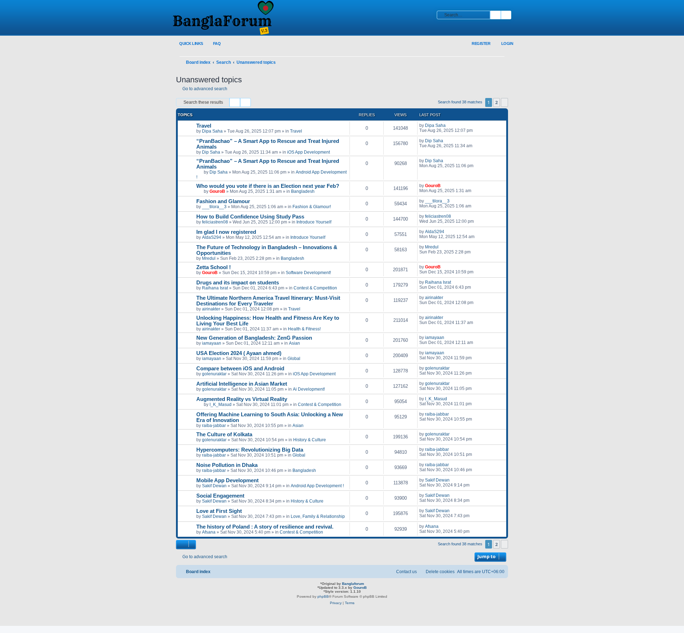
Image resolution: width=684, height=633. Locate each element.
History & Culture (309, 439)
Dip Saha (211, 152)
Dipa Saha (212, 131)
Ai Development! (309, 389)
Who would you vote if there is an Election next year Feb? (267, 186)
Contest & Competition (315, 287)
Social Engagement (220, 496)
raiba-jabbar (214, 425)
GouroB (217, 191)
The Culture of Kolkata (224, 434)
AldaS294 (211, 237)
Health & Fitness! (304, 328)
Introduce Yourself (313, 222)
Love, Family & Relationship (318, 516)
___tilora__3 (214, 206)
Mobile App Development (227, 480)
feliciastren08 (215, 222)
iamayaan (211, 343)
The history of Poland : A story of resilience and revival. (264, 527)
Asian (294, 343)
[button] (504, 102)
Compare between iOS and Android (240, 368)
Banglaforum (353, 584)
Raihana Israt (215, 287)
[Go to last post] (449, 125)
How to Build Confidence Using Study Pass (250, 217)
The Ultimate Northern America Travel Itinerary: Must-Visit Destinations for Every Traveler (268, 301)
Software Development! (308, 272)
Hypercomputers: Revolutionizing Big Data (249, 450)
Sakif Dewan (214, 485)
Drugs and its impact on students (237, 282)
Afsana (209, 532)
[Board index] (222, 18)
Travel (203, 126)
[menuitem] (213, 44)
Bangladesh (303, 191)
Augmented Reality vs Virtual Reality (241, 399)
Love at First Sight (219, 511)
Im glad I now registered (226, 232)
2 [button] (496, 102)
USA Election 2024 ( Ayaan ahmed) (238, 353)
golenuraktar (214, 373)
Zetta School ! (213, 267)
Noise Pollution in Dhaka (227, 465)
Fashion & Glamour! (311, 206)
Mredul (209, 258)
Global (293, 358)
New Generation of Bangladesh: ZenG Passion (254, 338)
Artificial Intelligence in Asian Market (241, 384)
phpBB (323, 596)
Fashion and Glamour (223, 201)
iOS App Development (308, 152)
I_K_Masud (220, 404)
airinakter (211, 309)
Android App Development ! (317, 485)
